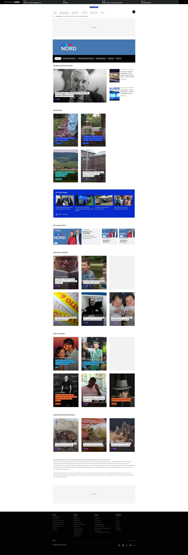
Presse (117, 520)
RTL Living (118, 528)
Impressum (97, 518)
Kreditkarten (76, 526)
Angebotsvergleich (78, 530)
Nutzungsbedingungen (100, 524)
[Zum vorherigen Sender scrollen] (181, 2)
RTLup (117, 524)
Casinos (75, 516)
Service (96, 514)
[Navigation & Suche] (133, 11)
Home (54, 540)
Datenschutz (97, 522)
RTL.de (54, 514)
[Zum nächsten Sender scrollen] (184, 2)
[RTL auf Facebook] (119, 545)
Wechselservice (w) (78, 528)
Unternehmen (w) (78, 532)
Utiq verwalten (98, 530)
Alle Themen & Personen (58, 520)
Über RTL (118, 516)
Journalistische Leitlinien (58, 524)
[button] (65, 202)
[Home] (94, 7)
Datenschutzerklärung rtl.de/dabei (102, 528)
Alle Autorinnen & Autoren (59, 522)
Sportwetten (76, 518)
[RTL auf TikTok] (127, 545)
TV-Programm (56, 518)
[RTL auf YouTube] (130, 545)
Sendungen (58, 16)
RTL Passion (118, 530)
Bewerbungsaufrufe (57, 526)
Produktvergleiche (78, 522)
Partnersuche (77, 520)
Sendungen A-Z (56, 516)
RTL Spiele (118, 522)
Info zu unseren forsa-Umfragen (102, 532)
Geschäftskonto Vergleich (79, 524)
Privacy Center (98, 520)
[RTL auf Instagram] (123, 545)
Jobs (117, 518)
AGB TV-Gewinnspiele (100, 526)
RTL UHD (55, 528)
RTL (53, 16)
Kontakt (96, 516)
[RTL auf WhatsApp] (134, 545)
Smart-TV (55, 530)
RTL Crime (118, 526)
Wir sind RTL (119, 514)
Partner (75, 514)
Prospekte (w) (77, 535)
